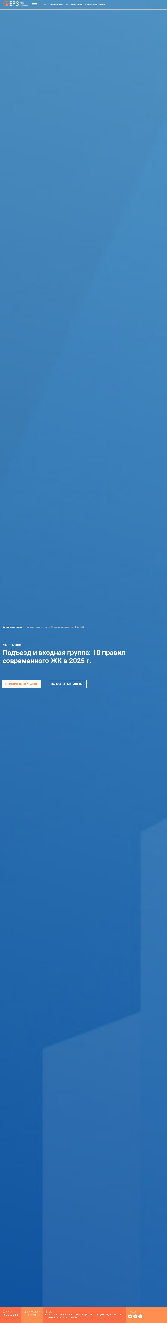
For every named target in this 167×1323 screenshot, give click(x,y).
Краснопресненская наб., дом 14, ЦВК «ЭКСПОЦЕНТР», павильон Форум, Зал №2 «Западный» (83, 1316)
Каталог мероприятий (12, 627)
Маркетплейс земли (95, 4)
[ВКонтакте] (130, 1316)
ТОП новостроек (74, 4)
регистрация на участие (21, 684)
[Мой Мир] (140, 1316)
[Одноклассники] (135, 1316)
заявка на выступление (67, 684)
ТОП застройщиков (53, 4)
